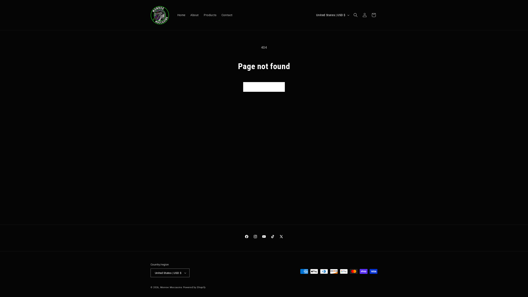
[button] (355, 15)
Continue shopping (264, 87)
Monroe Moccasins (171, 287)
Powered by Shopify (194, 287)
